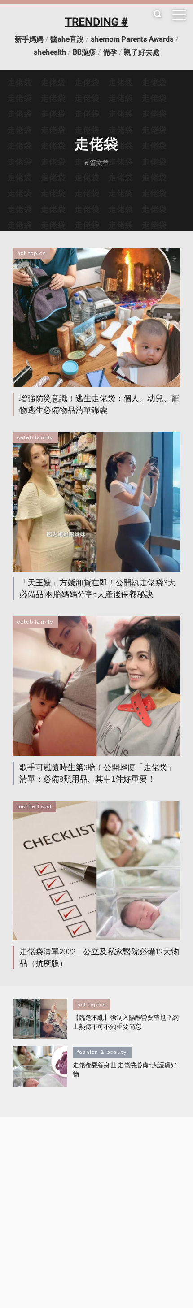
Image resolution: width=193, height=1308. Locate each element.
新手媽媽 (29, 39)
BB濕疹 (84, 52)
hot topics (31, 253)
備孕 (110, 52)
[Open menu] (179, 15)
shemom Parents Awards (132, 39)
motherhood (34, 806)
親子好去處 (142, 52)
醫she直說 (67, 39)
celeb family (35, 437)
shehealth (50, 52)
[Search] (157, 14)
